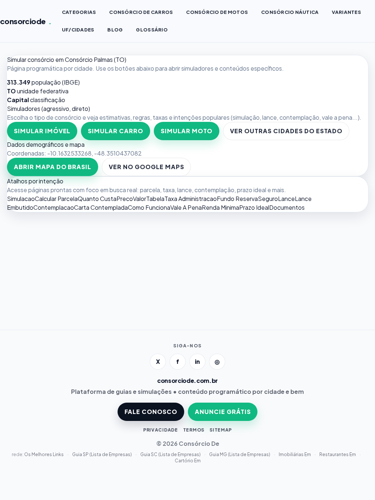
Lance (286, 198)
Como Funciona (149, 207)
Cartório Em (188, 460)
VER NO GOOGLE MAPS (146, 167)
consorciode (26, 21)
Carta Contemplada (101, 207)
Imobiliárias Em (295, 454)
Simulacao (21, 198)
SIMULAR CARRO (115, 131)
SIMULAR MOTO (187, 131)
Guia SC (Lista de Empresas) (170, 454)
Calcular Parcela (56, 198)
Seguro (268, 198)
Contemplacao (53, 207)
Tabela (155, 198)
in (197, 361)
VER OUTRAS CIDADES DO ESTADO (286, 131)
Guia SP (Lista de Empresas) (102, 454)
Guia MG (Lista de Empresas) (240, 454)
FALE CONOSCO (151, 411)
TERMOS (193, 430)
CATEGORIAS (79, 12)
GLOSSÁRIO (151, 30)
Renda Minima (220, 207)
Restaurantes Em (338, 454)
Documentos (287, 207)
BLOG (115, 30)
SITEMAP (220, 430)
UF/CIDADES (78, 30)
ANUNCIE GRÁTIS (222, 411)
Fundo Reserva (237, 198)
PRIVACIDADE (160, 430)
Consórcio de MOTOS (217, 12)
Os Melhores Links (44, 454)
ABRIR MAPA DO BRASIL (52, 167)
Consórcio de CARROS (141, 12)
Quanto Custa (97, 198)
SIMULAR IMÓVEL (42, 131)
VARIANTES (346, 12)
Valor (139, 198)
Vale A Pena (186, 207)
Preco (124, 198)
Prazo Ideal (254, 207)
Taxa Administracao (190, 198)
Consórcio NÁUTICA (290, 12)
